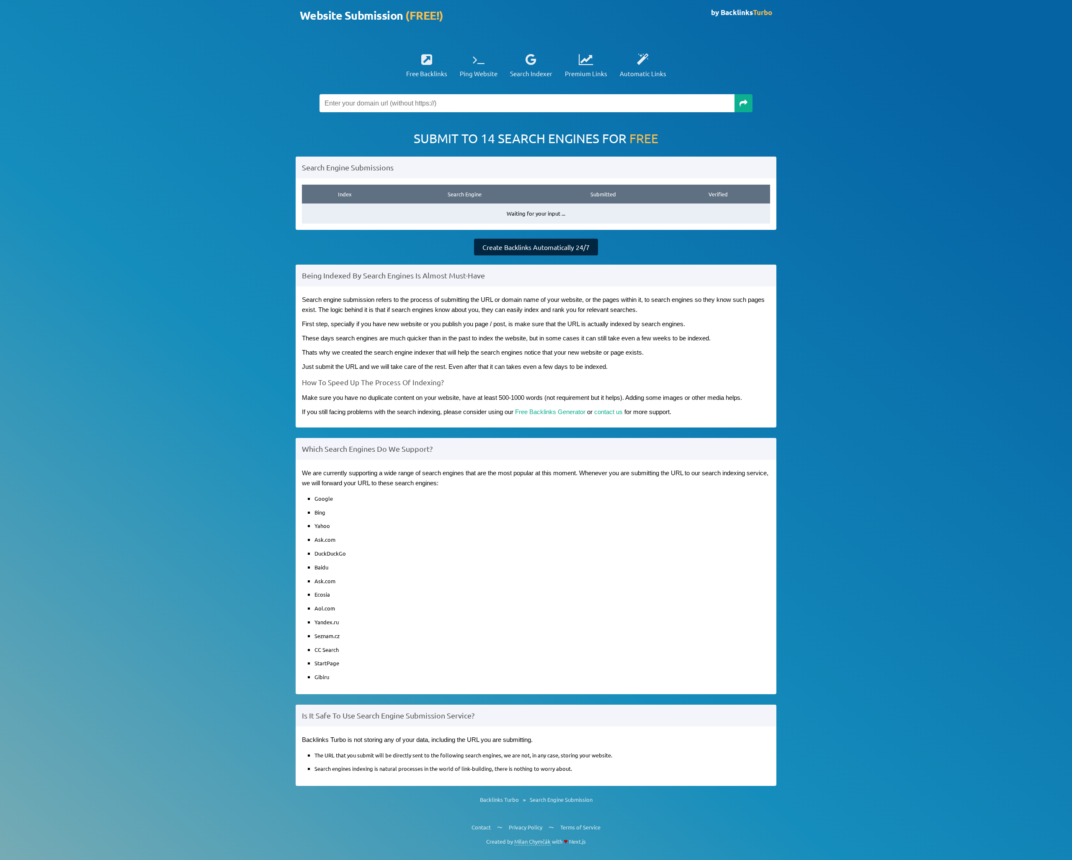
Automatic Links (643, 73)
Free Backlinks (426, 73)
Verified (718, 194)
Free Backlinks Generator (550, 411)
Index (345, 194)
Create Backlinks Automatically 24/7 (536, 247)
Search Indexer (531, 73)
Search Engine (465, 194)
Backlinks (746, 12)
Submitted (603, 194)
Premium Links (586, 73)
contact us (608, 411)
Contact (481, 827)
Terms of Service (580, 827)
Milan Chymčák (532, 841)
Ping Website (478, 73)
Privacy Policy (525, 827)
